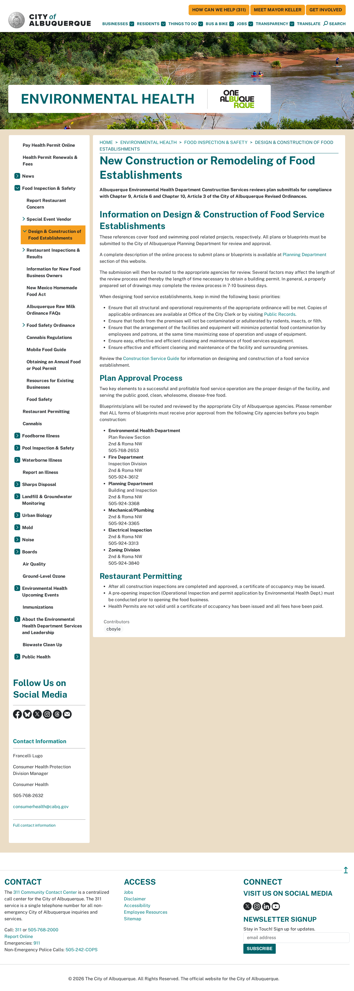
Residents (148, 24)
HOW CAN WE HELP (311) (219, 9)
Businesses (115, 24)
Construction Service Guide (151, 358)
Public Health (36, 656)
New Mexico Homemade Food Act (52, 291)
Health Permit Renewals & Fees (50, 161)
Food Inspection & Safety (216, 142)
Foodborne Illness (40, 435)
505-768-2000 (43, 929)
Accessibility (137, 905)
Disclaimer (135, 898)
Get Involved (325, 9)
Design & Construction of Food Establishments (54, 235)
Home (106, 142)
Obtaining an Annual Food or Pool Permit (54, 365)
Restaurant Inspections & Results (53, 253)
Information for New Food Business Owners (53, 272)
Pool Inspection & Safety (48, 448)
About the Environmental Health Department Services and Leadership (52, 626)
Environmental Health (148, 142)
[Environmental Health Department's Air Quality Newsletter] (67, 713)
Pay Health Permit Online (49, 145)
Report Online (18, 936)
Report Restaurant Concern (46, 204)
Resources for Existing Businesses (50, 384)
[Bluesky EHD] (27, 713)
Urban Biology (37, 515)
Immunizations (38, 607)
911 (36, 943)
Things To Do (182, 24)
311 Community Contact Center (45, 892)
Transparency (272, 24)
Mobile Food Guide (46, 349)
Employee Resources (145, 912)
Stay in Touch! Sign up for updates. (279, 929)
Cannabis (32, 423)
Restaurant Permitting (46, 411)
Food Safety (39, 399)
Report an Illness (40, 472)
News (28, 176)
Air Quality (34, 564)
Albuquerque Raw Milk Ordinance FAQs (51, 310)
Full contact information (34, 825)
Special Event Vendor (49, 219)
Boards (29, 551)
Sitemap (132, 918)
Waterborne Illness (42, 460)
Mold (27, 527)
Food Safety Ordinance (51, 325)
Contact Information (39, 741)
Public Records (279, 314)
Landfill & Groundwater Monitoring (47, 500)
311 (18, 929)
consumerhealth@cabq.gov (41, 806)
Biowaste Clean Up (42, 644)
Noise (28, 539)
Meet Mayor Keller (277, 9)
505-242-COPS (82, 949)
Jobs (242, 24)
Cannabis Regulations (49, 337)
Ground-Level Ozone (44, 576)
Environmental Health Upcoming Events (44, 592)
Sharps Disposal (39, 484)
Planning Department (304, 254)
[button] (309, 24)
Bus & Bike (217, 24)
